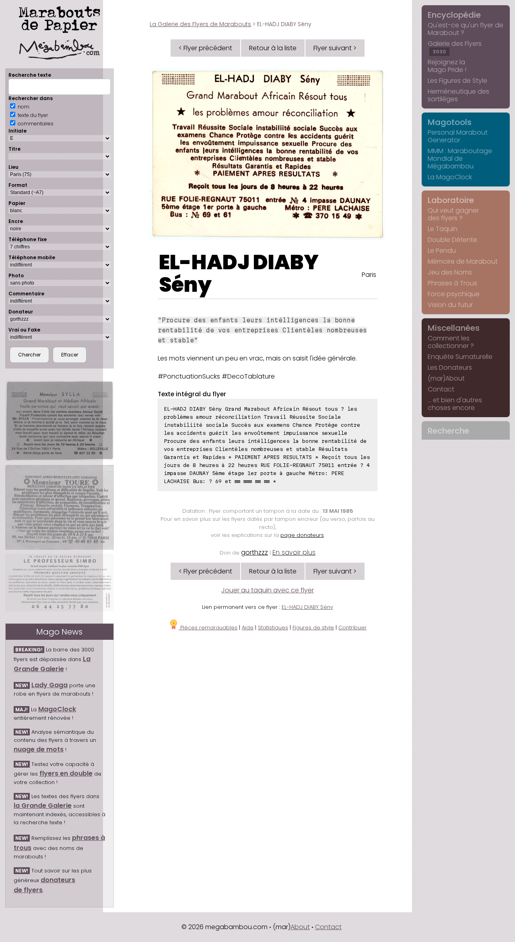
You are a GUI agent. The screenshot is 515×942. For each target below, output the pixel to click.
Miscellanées (454, 328)
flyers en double (66, 773)
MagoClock (57, 709)
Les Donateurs (450, 367)
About (300, 927)
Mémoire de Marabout (463, 261)
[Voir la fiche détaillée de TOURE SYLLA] (59, 421)
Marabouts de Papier (60, 18)
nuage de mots (39, 749)
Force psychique (454, 294)
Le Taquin (442, 228)
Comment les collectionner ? (451, 342)
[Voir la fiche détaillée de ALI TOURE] (59, 507)
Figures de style (313, 627)
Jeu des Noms (450, 272)
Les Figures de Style (457, 80)
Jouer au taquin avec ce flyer (267, 590)
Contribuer (352, 627)
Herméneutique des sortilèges (458, 95)
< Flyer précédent (205, 48)
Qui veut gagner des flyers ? (453, 214)
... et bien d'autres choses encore (455, 403)
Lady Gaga (49, 685)
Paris (369, 274)
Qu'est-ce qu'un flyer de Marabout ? (465, 28)
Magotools (450, 122)
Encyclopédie (454, 14)
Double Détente (452, 239)
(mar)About (446, 378)
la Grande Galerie (43, 805)
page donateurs (302, 535)
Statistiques (273, 627)
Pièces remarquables (208, 627)
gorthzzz (254, 552)
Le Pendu (442, 250)
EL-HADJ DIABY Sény (239, 273)
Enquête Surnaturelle (460, 356)
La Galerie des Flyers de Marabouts (200, 24)
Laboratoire (451, 200)
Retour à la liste (273, 48)
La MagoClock (450, 177)
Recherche (448, 430)
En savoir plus (293, 552)
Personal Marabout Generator (458, 136)
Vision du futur (450, 304)
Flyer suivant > (334, 48)
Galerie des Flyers (455, 47)
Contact (441, 389)
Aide (247, 627)
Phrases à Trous (452, 283)
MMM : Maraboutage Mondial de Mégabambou (460, 158)
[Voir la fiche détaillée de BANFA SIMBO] (59, 582)
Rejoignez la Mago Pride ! (447, 65)
